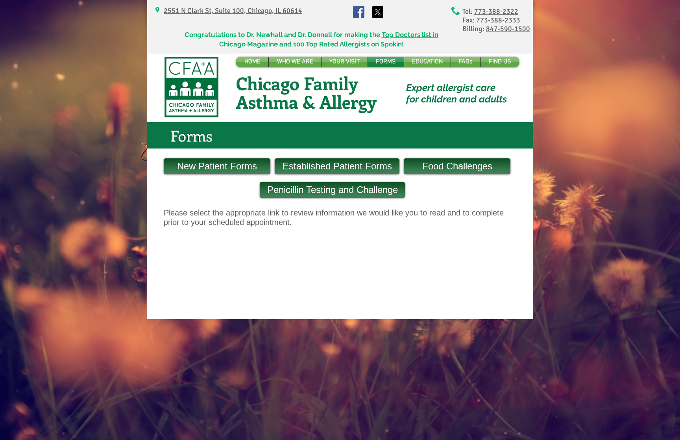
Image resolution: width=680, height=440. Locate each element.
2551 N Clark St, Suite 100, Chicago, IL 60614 (233, 10)
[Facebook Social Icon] (358, 12)
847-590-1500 (508, 28)
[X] (377, 12)
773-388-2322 (496, 11)
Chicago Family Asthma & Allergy (306, 92)
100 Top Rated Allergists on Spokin (347, 44)
